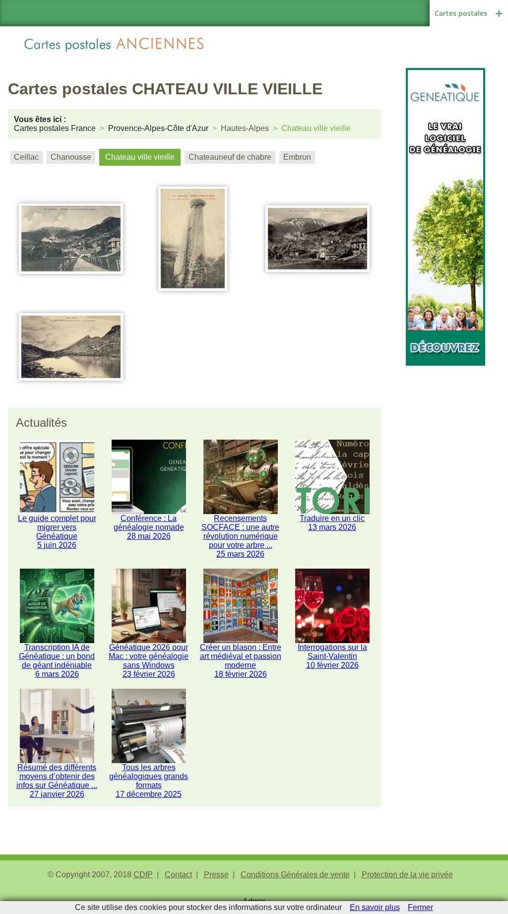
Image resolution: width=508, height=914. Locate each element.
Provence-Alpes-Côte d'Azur (158, 128)
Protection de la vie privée (407, 874)
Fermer (420, 907)
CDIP (143, 874)
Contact (178, 874)
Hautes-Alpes (245, 128)
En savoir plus (375, 907)
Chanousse (71, 157)
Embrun (297, 157)
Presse (216, 874)
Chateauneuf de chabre (230, 157)
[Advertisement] (445, 514)
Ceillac (26, 157)
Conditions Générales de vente (295, 874)
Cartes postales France (55, 128)
